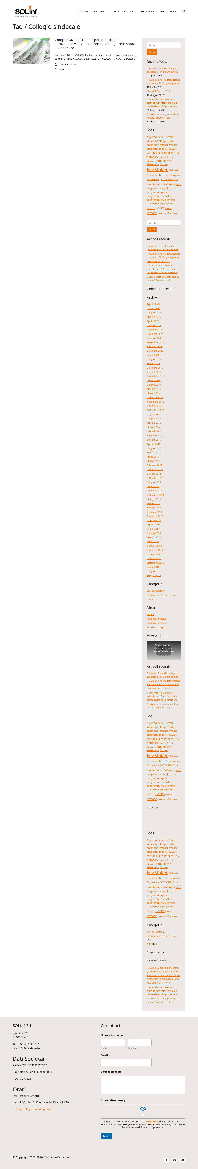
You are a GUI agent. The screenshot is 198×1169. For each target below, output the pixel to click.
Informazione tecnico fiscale (162, 594)
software (151, 208)
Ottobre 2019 (154, 371)
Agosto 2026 (154, 304)
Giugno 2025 (154, 325)
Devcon (162, 157)
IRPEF (172, 184)
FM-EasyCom (174, 175)
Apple (158, 141)
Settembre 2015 (155, 477)
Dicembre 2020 (155, 350)
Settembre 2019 (155, 376)
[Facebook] (174, 1160)
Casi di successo (155, 590)
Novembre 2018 (155, 401)
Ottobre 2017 (154, 439)
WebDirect (162, 213)
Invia (106, 1136)
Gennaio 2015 (154, 490)
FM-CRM (154, 175)
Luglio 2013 (153, 528)
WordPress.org (155, 627)
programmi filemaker (159, 196)
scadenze (159, 203)
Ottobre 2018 (154, 405)
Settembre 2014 (155, 494)
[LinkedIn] (166, 1160)
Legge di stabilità (156, 188)
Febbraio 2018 (154, 431)
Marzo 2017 (153, 460)
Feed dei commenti (157, 622)
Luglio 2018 (153, 414)
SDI (171, 203)
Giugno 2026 (154, 312)
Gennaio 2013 (154, 545)
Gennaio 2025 (154, 329)
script (167, 203)
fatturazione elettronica (159, 162)
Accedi (150, 614)
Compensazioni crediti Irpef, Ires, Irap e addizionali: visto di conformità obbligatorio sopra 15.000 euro (95, 43)
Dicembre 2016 (155, 469)
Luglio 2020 (153, 354)
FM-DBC (163, 175)
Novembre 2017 (155, 435)
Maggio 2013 (154, 537)
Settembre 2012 (155, 562)
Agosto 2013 (154, 524)
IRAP (165, 184)
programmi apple (157, 192)
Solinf (160, 207)
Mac (168, 188)
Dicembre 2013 (155, 516)
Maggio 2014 (154, 499)
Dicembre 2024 (155, 333)
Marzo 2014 (153, 503)
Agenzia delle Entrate (160, 137)
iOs (176, 179)
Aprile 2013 (153, 541)
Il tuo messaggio (111, 1071)
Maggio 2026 (154, 316)
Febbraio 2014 (154, 507)
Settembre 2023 (155, 342)
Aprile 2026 (153, 321)
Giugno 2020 (154, 359)
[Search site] (183, 11)
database (153, 157)
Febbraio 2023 (154, 346)
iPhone (157, 184)
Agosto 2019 (154, 380)
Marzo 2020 (153, 363)
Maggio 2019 (154, 388)
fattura (170, 157)
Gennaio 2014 (154, 511)
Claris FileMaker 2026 (158, 91)
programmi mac (156, 199)
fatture (164, 164)
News (61, 69)
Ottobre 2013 (154, 520)
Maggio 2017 (154, 452)
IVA (178, 184)
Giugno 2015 (154, 482)
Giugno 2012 (154, 571)
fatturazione (151, 161)
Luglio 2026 (153, 308)
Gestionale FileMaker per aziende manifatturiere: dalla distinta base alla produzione (162, 103)
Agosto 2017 (154, 444)
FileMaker (157, 169)
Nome (104, 1048)
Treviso (152, 213)
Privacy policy (21, 1109)
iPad (150, 184)
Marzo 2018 (153, 427)
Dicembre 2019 (155, 367)
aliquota (150, 141)
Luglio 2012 (153, 566)
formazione (153, 179)
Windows (172, 213)
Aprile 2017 (153, 456)
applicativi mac (155, 148)
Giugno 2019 (154, 384)
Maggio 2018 (154, 422)
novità (173, 189)
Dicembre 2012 (155, 549)
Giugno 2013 (154, 532)
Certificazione (171, 149)
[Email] (182, 1160)
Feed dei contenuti (156, 618)
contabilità (153, 152)
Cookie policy (42, 1109)
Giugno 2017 (154, 448)
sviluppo (168, 209)
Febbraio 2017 (154, 465)
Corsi (178, 153)
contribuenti (168, 152)
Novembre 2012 (155, 554)
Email (105, 1055)
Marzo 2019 (153, 393)
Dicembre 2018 (155, 397)
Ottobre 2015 (154, 473)
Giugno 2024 (154, 337)
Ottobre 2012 (154, 558)
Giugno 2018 (154, 418)
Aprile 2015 (153, 486)
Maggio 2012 (154, 575)
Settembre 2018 (155, 410)
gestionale (166, 179)
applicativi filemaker (165, 145)
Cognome (133, 1048)
